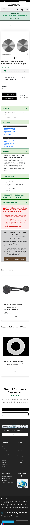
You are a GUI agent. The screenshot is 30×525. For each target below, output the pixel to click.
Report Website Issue (8, 482)
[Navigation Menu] (3, 9)
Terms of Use (5, 456)
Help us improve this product (15, 259)
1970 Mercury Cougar (9, 131)
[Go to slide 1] (14, 58)
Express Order (20, 448)
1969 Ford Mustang (9, 141)
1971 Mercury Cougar (9, 133)
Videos (3, 446)
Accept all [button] (8, 522)
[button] (15, 509)
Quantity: (4, 86)
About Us (4, 462)
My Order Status (20, 450)
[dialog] (15, 510)
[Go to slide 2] (16, 58)
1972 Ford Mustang (9, 146)
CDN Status (5, 480)
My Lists (18, 452)
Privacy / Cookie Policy (7, 454)
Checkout (19, 446)
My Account (19, 454)
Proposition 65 (10, 216)
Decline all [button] (22, 522)
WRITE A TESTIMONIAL (15, 409)
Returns (18, 458)
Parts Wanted (5, 452)
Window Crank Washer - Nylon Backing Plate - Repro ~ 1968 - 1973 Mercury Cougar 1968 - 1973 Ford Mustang (16, 363)
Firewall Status (6, 478)
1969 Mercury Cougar (9, 129)
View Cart (19, 444)
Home (3, 444)
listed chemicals (14, 222)
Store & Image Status (8, 476)
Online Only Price (23, 97)
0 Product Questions (10, 202)
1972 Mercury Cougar (9, 134)
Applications (7, 122)
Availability (6, 108)
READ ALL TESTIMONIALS (15, 414)
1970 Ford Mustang (9, 143)
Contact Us (4, 464)
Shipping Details (8, 176)
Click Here (22, 1)
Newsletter (4, 448)
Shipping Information (22, 456)
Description (7, 151)
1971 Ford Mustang (9, 144)
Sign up (15, 435)
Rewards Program (6, 450)
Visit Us (3, 466)
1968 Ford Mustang (9, 140)
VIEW (15, 316)
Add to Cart (10, 94)
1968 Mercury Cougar (9, 128)
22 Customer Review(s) (13, 196)
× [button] (28, 498)
